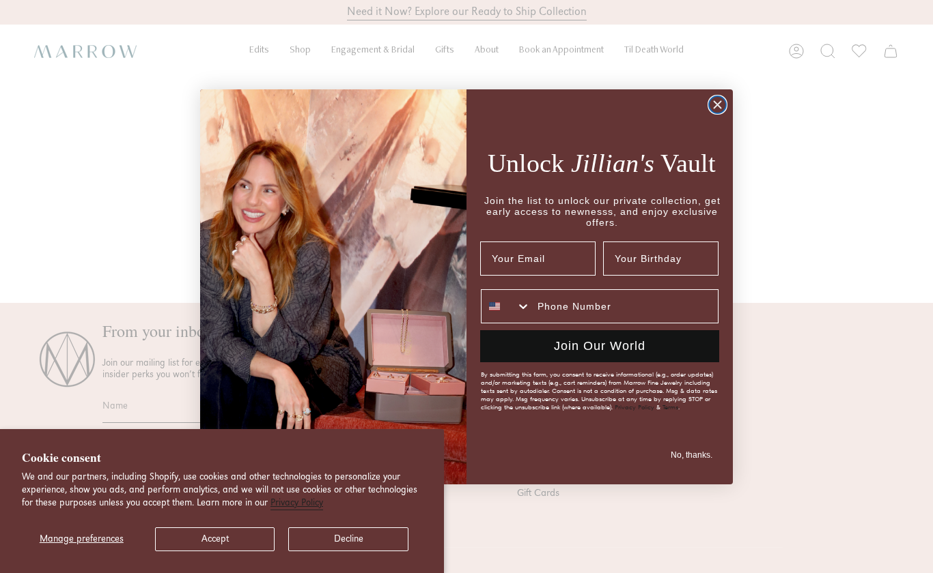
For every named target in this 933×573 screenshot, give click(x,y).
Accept (215, 539)
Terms (670, 407)
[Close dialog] (717, 104)
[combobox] (506, 306)
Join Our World (599, 346)
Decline (348, 539)
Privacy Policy (296, 503)
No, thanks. (691, 455)
